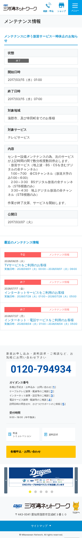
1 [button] (30, 491)
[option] (41, 477)
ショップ (61, 11)
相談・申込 (48, 11)
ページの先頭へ (76, 507)
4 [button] (46, 491)
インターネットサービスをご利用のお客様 (34, 293)
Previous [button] (6, 480)
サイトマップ (39, 525)
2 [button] (35, 491)
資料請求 (53, 434)
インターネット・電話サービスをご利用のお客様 (39, 320)
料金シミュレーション (22, 434)
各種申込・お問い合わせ (26, 451)
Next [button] (77, 480)
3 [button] (41, 491)
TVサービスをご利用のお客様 (25, 265)
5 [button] (52, 491)
